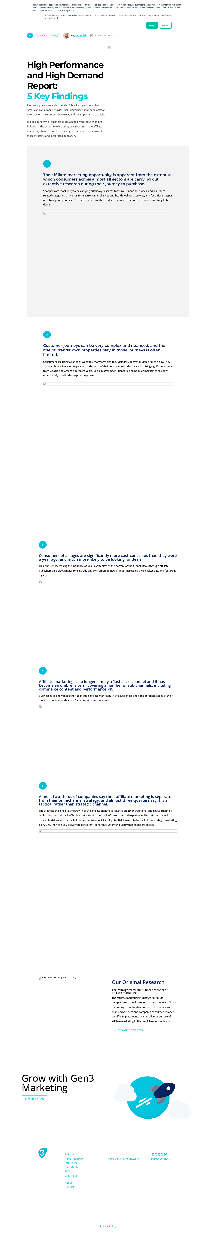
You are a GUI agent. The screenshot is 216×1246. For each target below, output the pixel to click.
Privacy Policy (108, 1226)
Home (42, 35)
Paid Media (71, 1167)
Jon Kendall (80, 35)
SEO (67, 1171)
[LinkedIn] (152, 1154)
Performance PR (74, 1158)
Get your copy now (129, 1030)
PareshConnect (160, 1158)
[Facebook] (159, 1154)
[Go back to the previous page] (30, 35)
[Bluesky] (165, 1154)
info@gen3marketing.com (123, 1158)
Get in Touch (34, 1099)
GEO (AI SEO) (72, 1176)
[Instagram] (162, 1154)
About (68, 1182)
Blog (55, 35)
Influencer (71, 1163)
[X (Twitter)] (155, 1154)
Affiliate (69, 1154)
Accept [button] (152, 25)
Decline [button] (165, 25)
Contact (69, 1187)
